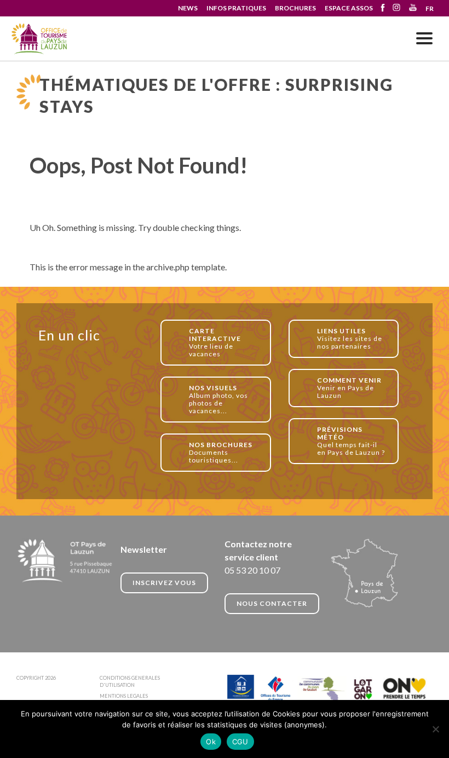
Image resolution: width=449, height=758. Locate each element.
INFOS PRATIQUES (236, 8)
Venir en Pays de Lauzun (349, 388)
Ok (211, 741)
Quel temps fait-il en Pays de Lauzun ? (351, 440)
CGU (240, 741)
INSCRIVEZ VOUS (164, 582)
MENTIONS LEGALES (124, 696)
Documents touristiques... (220, 452)
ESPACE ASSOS (349, 8)
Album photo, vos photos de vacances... (218, 399)
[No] (435, 729)
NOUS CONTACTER (272, 603)
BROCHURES (295, 8)
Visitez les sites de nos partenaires (349, 338)
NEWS (188, 8)
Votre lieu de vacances (215, 342)
